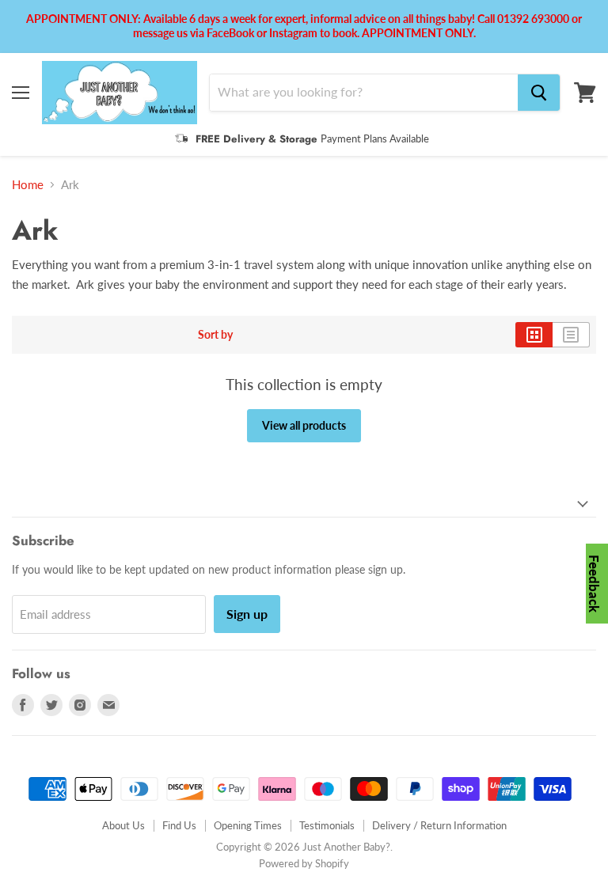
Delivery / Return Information (439, 825)
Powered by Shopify (304, 863)
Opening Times (248, 825)
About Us (123, 825)
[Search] (539, 92)
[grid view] (534, 334)
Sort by (215, 334)
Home (28, 184)
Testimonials (327, 825)
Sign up (247, 613)
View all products (304, 425)
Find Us (179, 825)
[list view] (571, 334)
